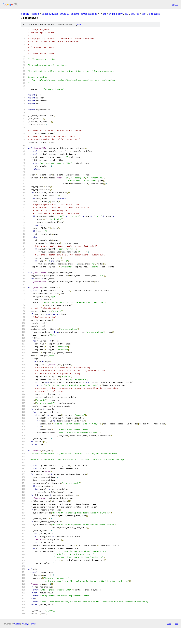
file (79, 24)
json (176, 623)
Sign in (175, 4)
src (104, 13)
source (135, 13)
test (144, 13)
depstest (154, 13)
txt (169, 623)
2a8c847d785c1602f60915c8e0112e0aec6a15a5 (69, 13)
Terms (33, 623)
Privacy (24, 623)
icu (127, 13)
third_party (116, 13)
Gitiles (17, 623)
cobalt (25, 13)
